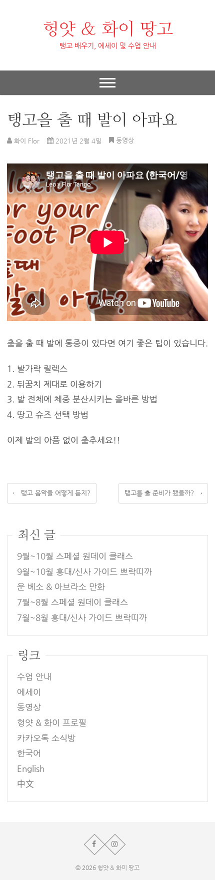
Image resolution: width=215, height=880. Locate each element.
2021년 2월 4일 (78, 140)
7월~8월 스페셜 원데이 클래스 (72, 602)
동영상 (125, 140)
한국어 (29, 753)
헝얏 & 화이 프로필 (51, 723)
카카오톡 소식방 (46, 738)
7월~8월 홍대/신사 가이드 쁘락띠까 (82, 617)
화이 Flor (26, 140)
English (30, 769)
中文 (25, 784)
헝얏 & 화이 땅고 (107, 29)
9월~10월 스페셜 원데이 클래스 (75, 556)
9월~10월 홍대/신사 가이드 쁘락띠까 (84, 571)
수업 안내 (34, 677)
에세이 (29, 692)
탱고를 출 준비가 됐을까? (163, 492)
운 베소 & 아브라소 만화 (61, 587)
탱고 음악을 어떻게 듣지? (51, 492)
